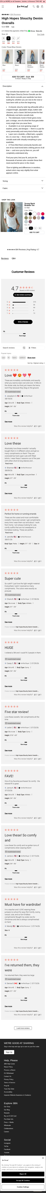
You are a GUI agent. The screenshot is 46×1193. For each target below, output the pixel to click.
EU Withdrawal (9, 1073)
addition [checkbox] (22, 358)
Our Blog (7, 1110)
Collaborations (8, 1128)
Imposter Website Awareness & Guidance (17, 1095)
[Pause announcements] (44, 1)
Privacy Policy (8, 1079)
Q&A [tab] (14, 258)
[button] (2, 6)
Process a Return (9, 1070)
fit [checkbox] (8, 358)
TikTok (6, 1146)
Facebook (7, 1149)
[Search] (33, 6)
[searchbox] (11, 348)
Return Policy (8, 1067)
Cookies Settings (23, 1187)
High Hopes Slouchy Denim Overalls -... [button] (27, 627)
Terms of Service (9, 1082)
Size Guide (40, 34)
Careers (6, 1132)
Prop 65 (6, 1086)
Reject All (23, 1174)
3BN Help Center (9, 1064)
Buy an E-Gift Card (10, 1116)
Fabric (5, 188)
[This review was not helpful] (39, 426)
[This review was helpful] (35, 426)
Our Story (7, 1106)
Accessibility (8, 1092)
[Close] (43, 1158)
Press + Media (9, 1122)
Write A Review (23, 322)
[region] (21, 302)
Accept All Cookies (23, 1180)
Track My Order (9, 1089)
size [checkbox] (3, 358)
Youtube (6, 1152)
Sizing (5, 181)
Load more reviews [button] (23, 1028)
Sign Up (9, 1052)
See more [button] (8, 422)
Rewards (7, 1113)
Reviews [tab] (5, 258)
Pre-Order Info (8, 1119)
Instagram (7, 1143)
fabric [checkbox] (15, 358)
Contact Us (7, 1076)
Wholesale (7, 1125)
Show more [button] (31, 358)
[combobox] (36, 363)
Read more (9, 463)
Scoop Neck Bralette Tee (29, 204)
